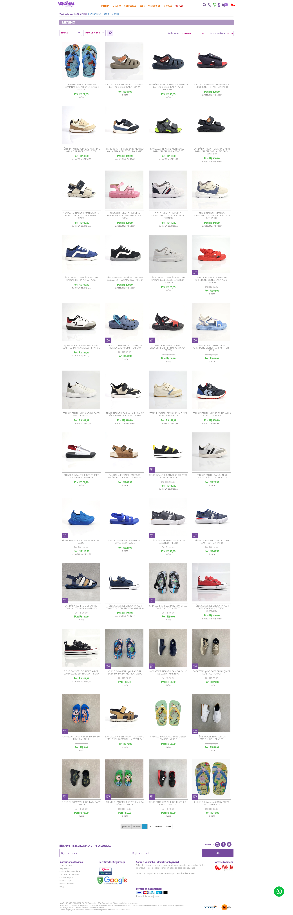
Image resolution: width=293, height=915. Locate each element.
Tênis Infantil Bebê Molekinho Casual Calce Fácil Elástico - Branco (168, 280)
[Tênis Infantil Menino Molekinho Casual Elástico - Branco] (168, 190)
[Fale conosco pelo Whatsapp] (214, 5)
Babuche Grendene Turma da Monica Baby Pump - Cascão (125, 346)
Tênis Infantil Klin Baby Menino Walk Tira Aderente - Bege (81, 150)
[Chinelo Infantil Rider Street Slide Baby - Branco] (81, 451)
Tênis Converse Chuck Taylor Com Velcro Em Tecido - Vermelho (212, 608)
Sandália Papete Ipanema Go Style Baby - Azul (124, 541)
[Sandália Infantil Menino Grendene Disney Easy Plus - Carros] (211, 254)
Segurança (65, 868)
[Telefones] (209, 5)
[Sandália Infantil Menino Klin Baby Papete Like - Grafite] (168, 125)
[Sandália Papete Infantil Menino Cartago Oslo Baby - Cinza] (124, 61)
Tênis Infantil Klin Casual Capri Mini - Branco (81, 414)
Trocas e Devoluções (69, 874)
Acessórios (154, 5)
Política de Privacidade (70, 871)
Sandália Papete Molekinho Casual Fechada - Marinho (81, 607)
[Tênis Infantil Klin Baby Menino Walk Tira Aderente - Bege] (81, 125)
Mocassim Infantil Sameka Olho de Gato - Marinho (168, 672)
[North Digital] (226, 907)
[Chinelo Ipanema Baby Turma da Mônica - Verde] (124, 778)
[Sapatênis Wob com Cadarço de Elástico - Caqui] (211, 648)
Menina (105, 5)
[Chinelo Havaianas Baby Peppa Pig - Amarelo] (211, 778)
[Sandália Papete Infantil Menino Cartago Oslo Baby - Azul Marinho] (168, 61)
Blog (61, 886)
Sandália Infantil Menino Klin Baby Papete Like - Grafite (168, 150)
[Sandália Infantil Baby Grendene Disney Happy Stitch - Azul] (211, 322)
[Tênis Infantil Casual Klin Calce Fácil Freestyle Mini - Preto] (124, 390)
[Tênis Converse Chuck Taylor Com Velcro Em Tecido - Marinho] (124, 582)
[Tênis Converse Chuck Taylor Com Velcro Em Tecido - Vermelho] (211, 582)
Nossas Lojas (66, 880)
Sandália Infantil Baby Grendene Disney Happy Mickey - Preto (168, 347)
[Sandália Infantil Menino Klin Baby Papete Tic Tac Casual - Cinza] (81, 190)
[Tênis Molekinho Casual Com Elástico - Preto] (168, 517)
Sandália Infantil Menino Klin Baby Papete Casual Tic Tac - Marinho (212, 151)
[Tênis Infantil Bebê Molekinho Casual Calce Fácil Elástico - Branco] (168, 254)
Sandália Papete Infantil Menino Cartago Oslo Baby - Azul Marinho (168, 87)
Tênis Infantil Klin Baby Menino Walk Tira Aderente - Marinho (125, 150)
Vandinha (95, 13)
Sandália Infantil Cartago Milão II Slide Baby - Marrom (124, 476)
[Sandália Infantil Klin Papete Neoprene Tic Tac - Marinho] (211, 61)
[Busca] (204, 5)
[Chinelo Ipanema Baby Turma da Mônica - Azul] (81, 713)
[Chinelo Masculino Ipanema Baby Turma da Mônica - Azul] (124, 648)
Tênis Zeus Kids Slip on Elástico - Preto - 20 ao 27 (168, 803)
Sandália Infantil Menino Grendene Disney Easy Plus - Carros (211, 280)
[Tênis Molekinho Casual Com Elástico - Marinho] (211, 517)
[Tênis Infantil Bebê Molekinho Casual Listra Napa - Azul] (81, 254)
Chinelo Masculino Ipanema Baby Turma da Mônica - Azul (125, 672)
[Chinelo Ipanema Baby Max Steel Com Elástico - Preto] (168, 582)
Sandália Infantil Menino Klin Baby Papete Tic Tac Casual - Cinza (81, 215)
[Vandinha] (66, 3)
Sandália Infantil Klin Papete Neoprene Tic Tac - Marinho (211, 85)
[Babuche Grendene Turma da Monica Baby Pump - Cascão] (124, 322)
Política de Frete (67, 883)
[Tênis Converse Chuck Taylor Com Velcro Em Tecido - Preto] (81, 648)
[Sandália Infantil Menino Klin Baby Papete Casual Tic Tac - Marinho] (211, 125)
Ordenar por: (174, 33)
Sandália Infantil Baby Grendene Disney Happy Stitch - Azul (211, 347)
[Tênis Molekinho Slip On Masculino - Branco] (211, 713)
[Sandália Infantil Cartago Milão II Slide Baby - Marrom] (124, 451)
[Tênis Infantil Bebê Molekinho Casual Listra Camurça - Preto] (124, 254)
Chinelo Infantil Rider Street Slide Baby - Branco (81, 476)
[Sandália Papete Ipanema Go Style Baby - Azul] (124, 517)
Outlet (179, 5)
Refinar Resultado (110, 33)
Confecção (130, 5)
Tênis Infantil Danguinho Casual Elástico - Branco (212, 476)
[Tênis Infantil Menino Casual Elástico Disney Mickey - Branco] (81, 322)
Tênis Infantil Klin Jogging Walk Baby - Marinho (212, 414)
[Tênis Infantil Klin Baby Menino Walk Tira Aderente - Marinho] (124, 125)
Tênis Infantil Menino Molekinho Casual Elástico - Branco (168, 215)
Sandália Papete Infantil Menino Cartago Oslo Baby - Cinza (124, 85)
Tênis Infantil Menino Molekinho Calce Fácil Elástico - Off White (211, 215)
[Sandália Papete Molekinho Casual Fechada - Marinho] (81, 582)
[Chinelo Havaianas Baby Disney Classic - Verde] (168, 713)
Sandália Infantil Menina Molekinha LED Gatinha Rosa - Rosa (124, 215)
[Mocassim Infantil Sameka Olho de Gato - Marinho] (168, 648)
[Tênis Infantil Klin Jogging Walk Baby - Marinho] (211, 390)
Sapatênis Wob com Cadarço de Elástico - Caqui (211, 672)
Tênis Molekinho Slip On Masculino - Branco (211, 737)
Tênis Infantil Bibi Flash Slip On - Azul (81, 541)
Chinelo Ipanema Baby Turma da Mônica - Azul (81, 737)
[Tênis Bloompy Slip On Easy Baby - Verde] (81, 778)
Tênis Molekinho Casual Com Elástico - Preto (168, 541)
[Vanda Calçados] (233, 5)
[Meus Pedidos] (219, 5)
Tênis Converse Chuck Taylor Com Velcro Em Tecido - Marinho (125, 607)
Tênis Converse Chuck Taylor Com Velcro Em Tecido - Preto (81, 672)
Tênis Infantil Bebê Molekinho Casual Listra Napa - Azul (81, 278)
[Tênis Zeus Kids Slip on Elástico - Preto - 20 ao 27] (168, 778)
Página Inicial (80, 13)
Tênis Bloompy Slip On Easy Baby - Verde (81, 803)
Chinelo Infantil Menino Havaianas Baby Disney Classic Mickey (81, 87)
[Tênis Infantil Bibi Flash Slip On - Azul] (81, 517)
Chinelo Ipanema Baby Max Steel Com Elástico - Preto (168, 607)
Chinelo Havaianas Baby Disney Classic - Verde (168, 737)
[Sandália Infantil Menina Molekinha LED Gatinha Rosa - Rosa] (124, 190)
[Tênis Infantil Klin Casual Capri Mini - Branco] (81, 390)
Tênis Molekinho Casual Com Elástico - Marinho (212, 541)
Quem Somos (66, 865)
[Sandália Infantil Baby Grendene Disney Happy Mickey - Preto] (168, 322)
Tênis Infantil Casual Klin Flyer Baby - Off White (168, 414)
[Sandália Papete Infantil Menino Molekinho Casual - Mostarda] (124, 713)
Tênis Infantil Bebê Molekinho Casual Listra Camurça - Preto (125, 278)
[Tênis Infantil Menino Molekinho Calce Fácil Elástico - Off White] (211, 190)
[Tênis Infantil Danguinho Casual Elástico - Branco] (211, 451)
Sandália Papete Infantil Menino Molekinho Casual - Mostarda (124, 737)
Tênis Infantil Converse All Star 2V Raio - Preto (168, 476)
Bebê (142, 5)
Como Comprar (66, 877)
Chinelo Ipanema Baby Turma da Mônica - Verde (125, 803)
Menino (117, 5)
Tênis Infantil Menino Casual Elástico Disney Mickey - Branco (81, 346)
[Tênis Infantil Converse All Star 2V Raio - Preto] (168, 451)
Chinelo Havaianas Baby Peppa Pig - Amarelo (211, 803)
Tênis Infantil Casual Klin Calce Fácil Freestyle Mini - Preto (125, 414)
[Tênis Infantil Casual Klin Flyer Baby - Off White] (168, 390)
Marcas (168, 5)
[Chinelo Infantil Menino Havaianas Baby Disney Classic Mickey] (81, 61)
